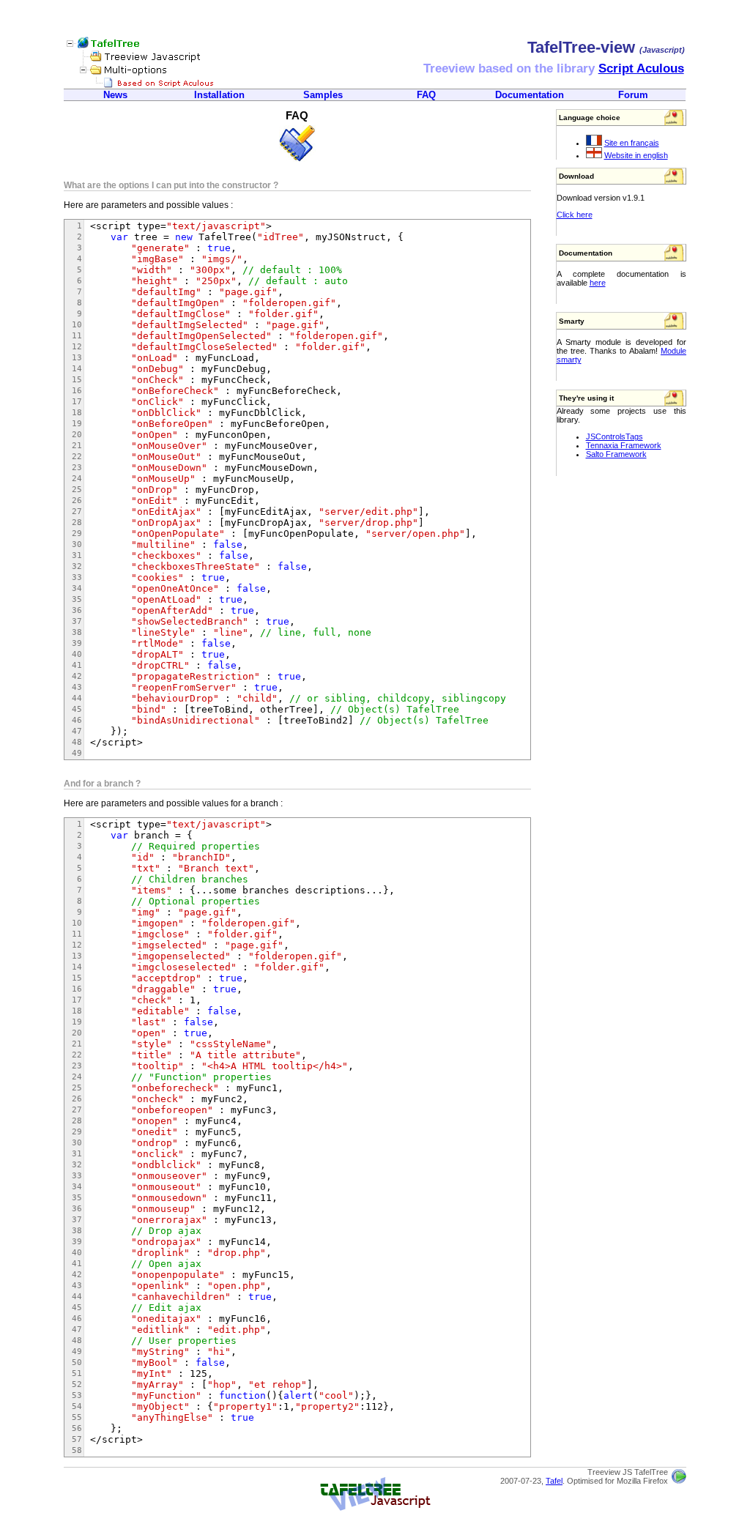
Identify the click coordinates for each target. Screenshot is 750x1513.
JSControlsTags (614, 436)
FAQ (426, 94)
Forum (633, 94)
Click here (575, 214)
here (598, 282)
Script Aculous (641, 68)
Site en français (631, 142)
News (115, 94)
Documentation (529, 94)
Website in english (636, 155)
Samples (323, 94)
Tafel (554, 1480)
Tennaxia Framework (623, 445)
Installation (219, 94)
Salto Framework (616, 454)
